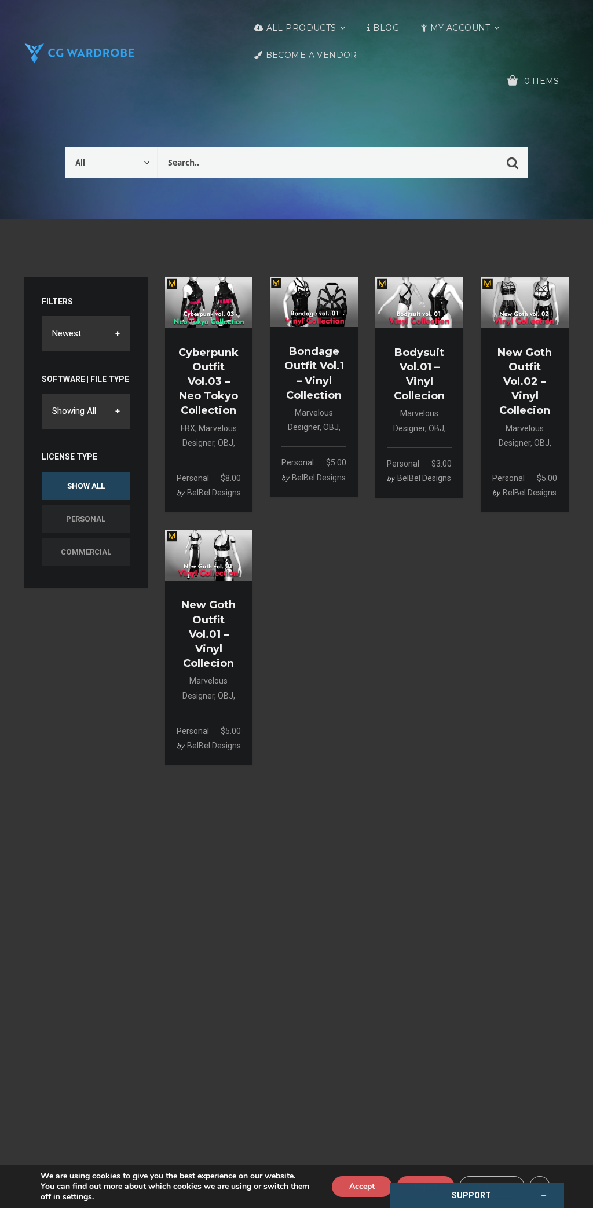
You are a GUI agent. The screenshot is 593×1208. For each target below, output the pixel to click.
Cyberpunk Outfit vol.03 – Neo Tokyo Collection (208, 381)
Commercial (86, 552)
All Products (301, 28)
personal (193, 478)
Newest (66, 333)
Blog (386, 28)
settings (77, 1197)
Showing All (74, 411)
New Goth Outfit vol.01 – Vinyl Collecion (208, 634)
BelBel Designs (214, 492)
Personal (85, 519)
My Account (460, 28)
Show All (86, 486)
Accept (362, 1186)
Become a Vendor (311, 55)
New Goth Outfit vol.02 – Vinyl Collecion (524, 381)
